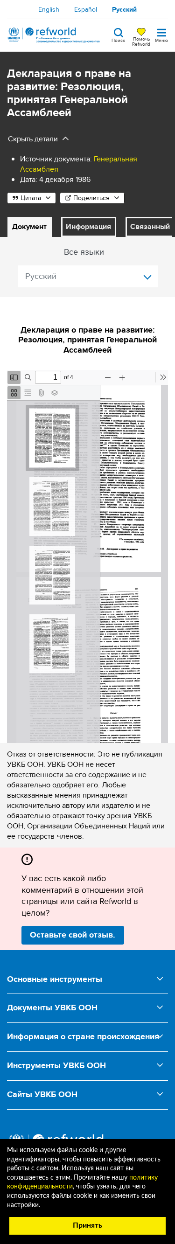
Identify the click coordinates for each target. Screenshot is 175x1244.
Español (85, 9)
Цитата (31, 197)
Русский (124, 9)
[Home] (53, 35)
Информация (88, 226)
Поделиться (91, 197)
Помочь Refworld (141, 41)
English (48, 9)
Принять (87, 1225)
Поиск (118, 39)
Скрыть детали (33, 138)
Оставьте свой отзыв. (72, 935)
